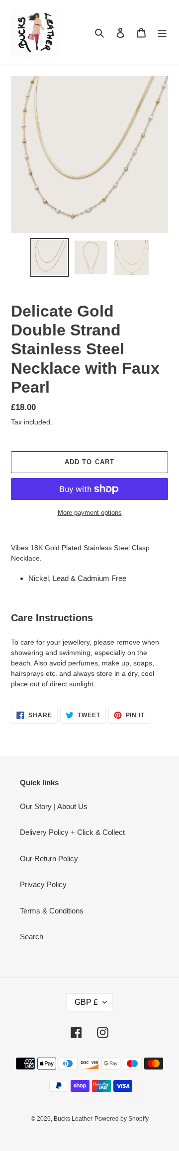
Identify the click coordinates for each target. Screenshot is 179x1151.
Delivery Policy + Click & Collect (72, 832)
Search (31, 936)
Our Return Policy (49, 858)
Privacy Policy (43, 884)
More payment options (90, 512)
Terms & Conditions (52, 910)
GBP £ (86, 1002)
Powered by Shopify (121, 1118)
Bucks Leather (73, 1118)
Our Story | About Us (54, 806)
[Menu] (162, 32)
